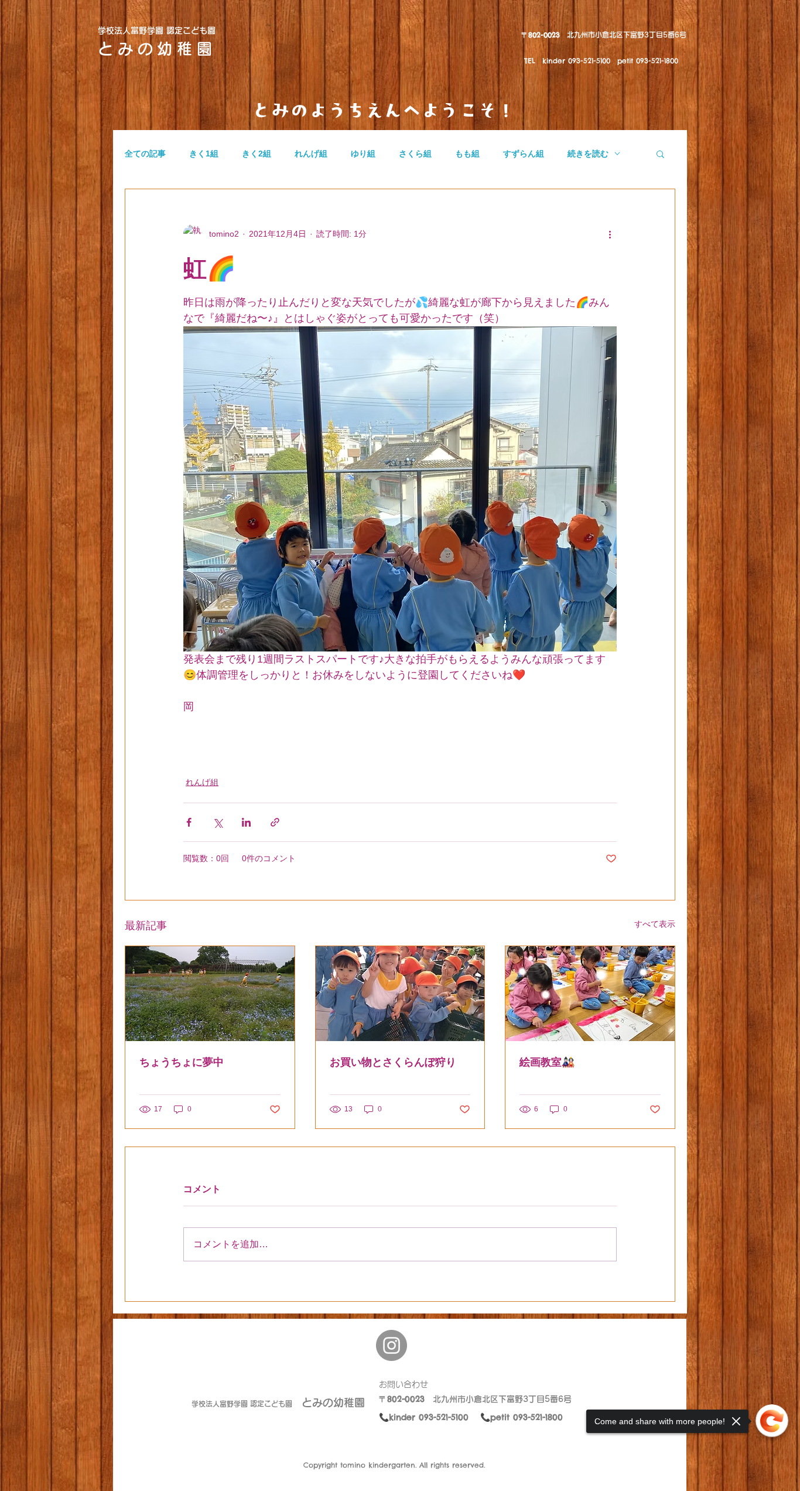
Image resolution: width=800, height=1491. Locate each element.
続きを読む (587, 153)
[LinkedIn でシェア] (246, 822)
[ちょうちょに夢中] (210, 993)
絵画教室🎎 (547, 1062)
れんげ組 (311, 153)
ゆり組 (363, 153)
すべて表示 (654, 924)
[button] (660, 153)
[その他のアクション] (610, 234)
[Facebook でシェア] (188, 822)
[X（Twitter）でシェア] (217, 822)
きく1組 (203, 153)
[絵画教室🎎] (590, 993)
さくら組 (415, 153)
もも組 (467, 153)
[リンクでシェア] (275, 822)
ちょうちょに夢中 (181, 1062)
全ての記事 (145, 153)
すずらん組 (523, 153)
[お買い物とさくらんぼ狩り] (400, 993)
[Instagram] (391, 1345)
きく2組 (256, 153)
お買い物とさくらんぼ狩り (393, 1062)
